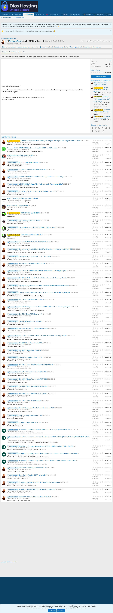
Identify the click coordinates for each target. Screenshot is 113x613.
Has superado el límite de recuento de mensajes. (86, 47)
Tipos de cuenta (77, 14)
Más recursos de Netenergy (100, 80)
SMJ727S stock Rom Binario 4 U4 (30, 415)
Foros (6, 14)
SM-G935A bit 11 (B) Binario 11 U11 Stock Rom (35, 256)
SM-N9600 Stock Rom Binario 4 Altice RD (33, 386)
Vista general (6, 52)
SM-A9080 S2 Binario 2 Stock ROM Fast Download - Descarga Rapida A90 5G (45, 249)
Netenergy (10, 43)
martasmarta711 (13, 431)
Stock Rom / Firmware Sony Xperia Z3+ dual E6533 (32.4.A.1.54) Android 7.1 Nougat (48, 453)
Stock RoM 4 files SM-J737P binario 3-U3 (33, 468)
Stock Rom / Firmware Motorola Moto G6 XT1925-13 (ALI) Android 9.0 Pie (44, 430)
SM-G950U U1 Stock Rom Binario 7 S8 (32, 263)
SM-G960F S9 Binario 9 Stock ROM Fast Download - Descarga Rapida (42, 271)
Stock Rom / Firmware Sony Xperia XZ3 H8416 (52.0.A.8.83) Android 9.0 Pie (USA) (47, 461)
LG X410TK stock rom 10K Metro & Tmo (32, 170)
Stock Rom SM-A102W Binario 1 (30, 422)
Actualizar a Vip (53, 14)
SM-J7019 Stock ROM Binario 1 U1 (30, 314)
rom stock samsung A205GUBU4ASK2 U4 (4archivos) (37, 227)
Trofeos (40, 14)
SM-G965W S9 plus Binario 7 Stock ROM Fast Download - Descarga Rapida (44, 307)
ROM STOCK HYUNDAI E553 (31, 213)
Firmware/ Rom (27, 142)
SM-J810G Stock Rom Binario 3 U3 (30, 357)
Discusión (22, 52)
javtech (11, 222)
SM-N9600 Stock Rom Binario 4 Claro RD (33, 393)
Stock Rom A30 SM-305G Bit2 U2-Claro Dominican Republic (39, 482)
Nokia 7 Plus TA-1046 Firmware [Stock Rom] (22, 198)
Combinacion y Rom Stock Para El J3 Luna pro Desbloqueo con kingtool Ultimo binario (51, 141)
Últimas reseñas (7, 17)
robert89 (11, 207)
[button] (9, 14)
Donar (65, 14)
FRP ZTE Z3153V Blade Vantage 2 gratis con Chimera (101, 89)
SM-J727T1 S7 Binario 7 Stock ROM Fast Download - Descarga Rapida (43, 336)
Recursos (30, 15)
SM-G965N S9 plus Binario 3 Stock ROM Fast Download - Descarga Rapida (44, 292)
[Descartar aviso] (110, 24)
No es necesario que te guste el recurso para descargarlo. (20, 47)
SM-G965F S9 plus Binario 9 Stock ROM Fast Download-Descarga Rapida (44, 285)
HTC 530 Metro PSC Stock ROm (30, 162)
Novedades (17, 14)
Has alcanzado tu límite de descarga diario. (55, 47)
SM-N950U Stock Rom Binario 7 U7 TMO (33, 379)
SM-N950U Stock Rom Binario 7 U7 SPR (32, 372)
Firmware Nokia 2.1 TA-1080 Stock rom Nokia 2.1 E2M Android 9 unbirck (32, 148)
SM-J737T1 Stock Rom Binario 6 (30, 350)
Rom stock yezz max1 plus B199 (32, 235)
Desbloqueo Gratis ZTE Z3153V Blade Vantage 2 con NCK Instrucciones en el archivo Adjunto (102, 98)
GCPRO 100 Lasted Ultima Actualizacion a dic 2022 (100, 83)
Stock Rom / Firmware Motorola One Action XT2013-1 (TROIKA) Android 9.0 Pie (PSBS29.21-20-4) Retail (54, 437)
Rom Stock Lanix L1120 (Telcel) (29, 220)
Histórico (14, 52)
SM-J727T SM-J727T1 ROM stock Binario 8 (33, 328)
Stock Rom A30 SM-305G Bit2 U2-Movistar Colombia (37, 489)
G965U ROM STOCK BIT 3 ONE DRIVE (20, 155)
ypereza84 (11, 200)
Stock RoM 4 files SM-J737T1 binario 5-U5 (33, 475)
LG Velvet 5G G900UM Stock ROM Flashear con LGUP (37, 191)
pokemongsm (12, 157)
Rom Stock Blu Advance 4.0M (17, 206)
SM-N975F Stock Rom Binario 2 (30, 401)
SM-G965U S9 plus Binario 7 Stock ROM (32, 300)
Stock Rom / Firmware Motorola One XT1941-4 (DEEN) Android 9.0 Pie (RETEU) (46, 446)
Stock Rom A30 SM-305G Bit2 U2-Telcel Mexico (35, 497)
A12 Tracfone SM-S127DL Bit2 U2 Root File (102, 117)
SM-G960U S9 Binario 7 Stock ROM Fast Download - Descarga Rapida (43, 278)
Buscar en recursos (19, 17)
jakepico (11, 149)
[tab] (53, 36)
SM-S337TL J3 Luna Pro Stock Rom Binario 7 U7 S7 (36, 408)
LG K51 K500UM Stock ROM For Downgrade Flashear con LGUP (41, 184)
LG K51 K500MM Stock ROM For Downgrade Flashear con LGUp (41, 177)
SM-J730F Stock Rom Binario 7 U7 (30, 343)
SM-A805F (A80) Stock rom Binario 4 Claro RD (34, 242)
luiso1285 (11, 214)
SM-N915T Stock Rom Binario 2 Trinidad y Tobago (36, 365)
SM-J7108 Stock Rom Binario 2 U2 (30, 321)
